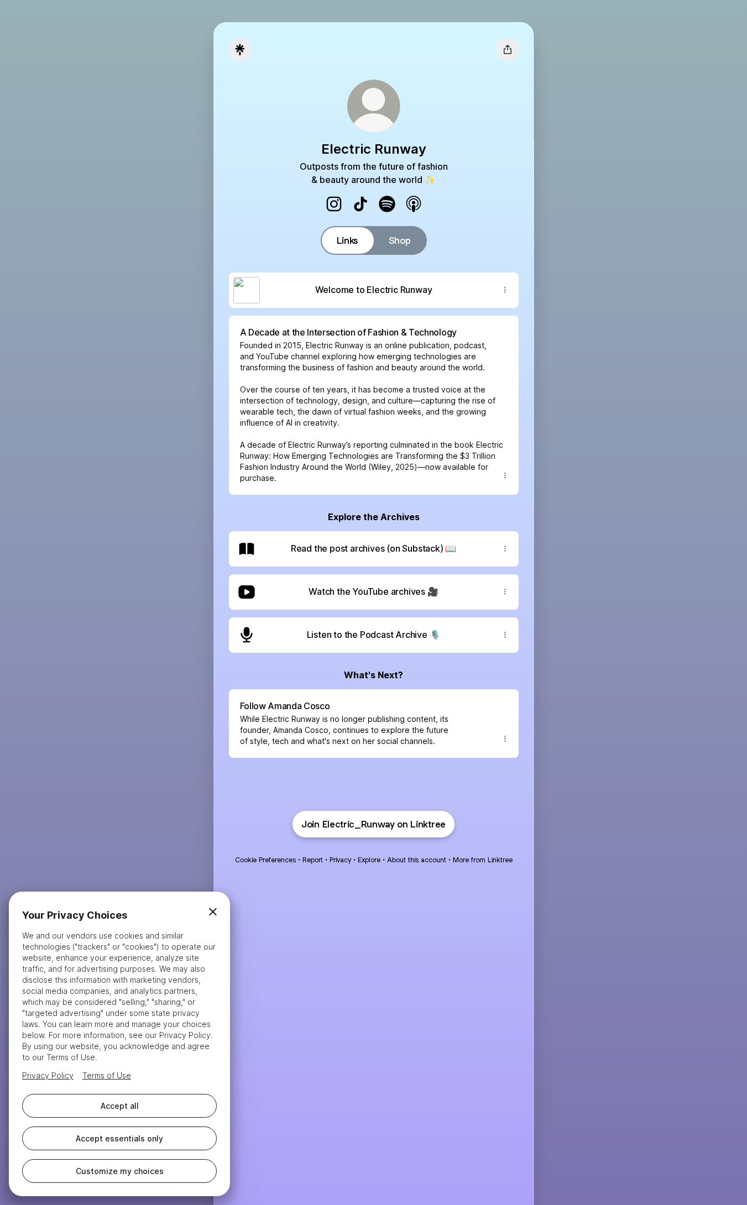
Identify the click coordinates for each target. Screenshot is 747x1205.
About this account (416, 860)
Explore (369, 860)
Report (312, 860)
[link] (334, 204)
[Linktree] (240, 50)
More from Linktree (483, 860)
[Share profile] (508, 50)
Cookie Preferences (265, 860)
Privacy (340, 860)
